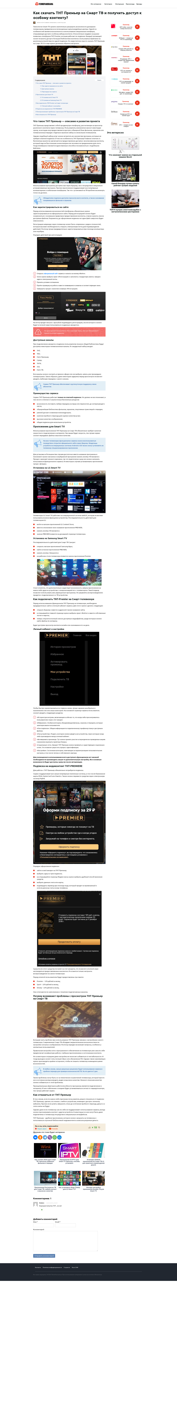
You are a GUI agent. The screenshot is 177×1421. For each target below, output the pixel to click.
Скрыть (99, 80)
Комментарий (38, 1229)
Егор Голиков (45, 22)
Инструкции (119, 4)
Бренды (139, 4)
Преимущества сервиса (48, 91)
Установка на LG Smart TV (49, 97)
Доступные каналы (47, 89)
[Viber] (50, 1137)
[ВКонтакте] (35, 1137)
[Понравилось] (89, 1127)
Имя (35, 1222)
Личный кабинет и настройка (50, 106)
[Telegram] (45, 1137)
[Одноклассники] (40, 1137)
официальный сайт (51, 273)
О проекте (67, 1267)
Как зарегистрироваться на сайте (51, 86)
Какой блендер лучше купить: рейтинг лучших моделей (125, 184)
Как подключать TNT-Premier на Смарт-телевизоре (51, 103)
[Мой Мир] (59, 1137)
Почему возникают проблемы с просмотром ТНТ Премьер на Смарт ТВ (57, 111)
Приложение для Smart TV (44, 94)
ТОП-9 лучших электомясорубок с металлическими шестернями (125, 211)
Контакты (38, 1267)
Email (57, 1222)
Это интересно (96, 4)
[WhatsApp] (54, 1137)
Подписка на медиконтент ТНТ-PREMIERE (48, 109)
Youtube (55, 1129)
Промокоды (130, 4)
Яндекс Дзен (41, 1129)
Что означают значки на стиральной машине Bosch (125, 156)
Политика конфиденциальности (52, 1267)
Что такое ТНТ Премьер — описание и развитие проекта (53, 83)
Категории (108, 4)
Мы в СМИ (75, 1267)
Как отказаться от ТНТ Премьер (45, 114)
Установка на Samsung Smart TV (51, 100)
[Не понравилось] (99, 1127)
